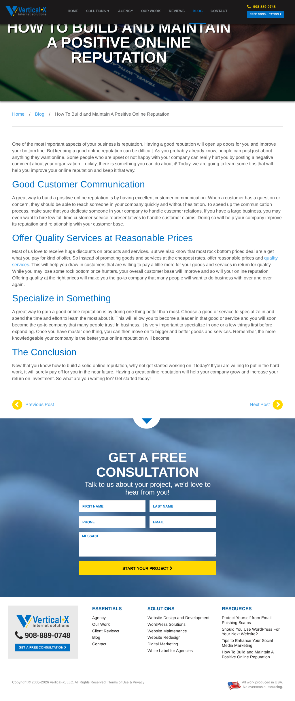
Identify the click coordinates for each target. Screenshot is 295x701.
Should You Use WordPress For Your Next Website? (251, 631)
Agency (125, 11)
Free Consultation (265, 14)
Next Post (260, 404)
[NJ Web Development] (26, 11)
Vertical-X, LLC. (62, 682)
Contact (219, 11)
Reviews (177, 11)
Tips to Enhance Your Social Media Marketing (247, 643)
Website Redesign (164, 637)
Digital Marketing (163, 644)
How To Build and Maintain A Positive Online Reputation (247, 654)
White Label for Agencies (170, 650)
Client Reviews (105, 631)
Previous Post (39, 404)
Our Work (151, 11)
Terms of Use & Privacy (126, 682)
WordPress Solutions (167, 624)
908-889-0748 (264, 7)
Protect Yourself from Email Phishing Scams (246, 620)
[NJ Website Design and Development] (43, 621)
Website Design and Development (178, 617)
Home (73, 11)
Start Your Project (146, 568)
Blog (198, 11)
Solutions (96, 11)
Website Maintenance (167, 631)
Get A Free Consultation (41, 647)
